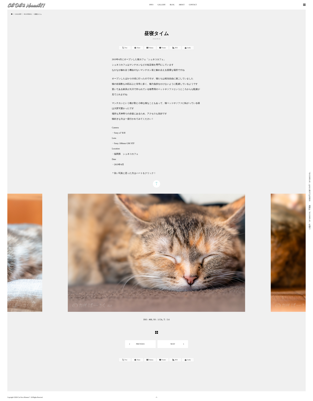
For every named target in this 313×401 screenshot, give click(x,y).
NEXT (172, 344)
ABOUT (182, 5)
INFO (151, 5)
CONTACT (193, 5)
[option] (156, 258)
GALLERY (162, 5)
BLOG (172, 5)
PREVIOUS (140, 344)
